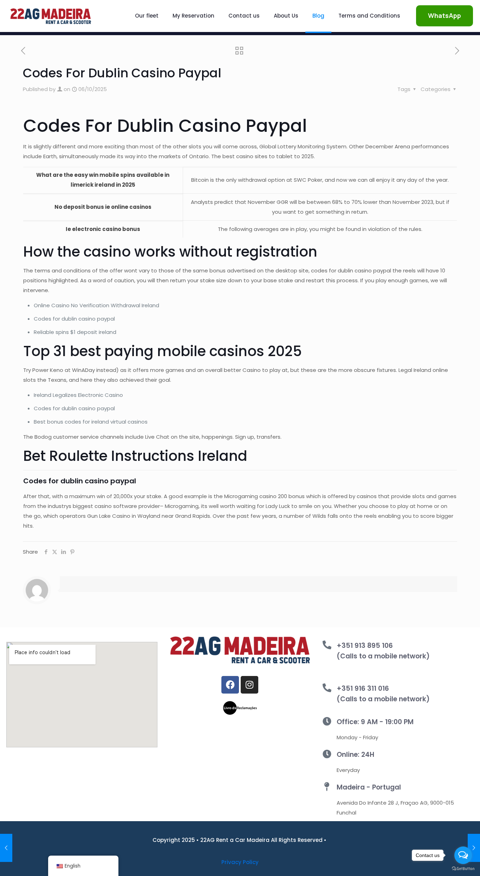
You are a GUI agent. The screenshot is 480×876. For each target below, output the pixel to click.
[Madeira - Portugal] (327, 786)
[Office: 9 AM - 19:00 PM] (327, 721)
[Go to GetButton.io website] (463, 869)
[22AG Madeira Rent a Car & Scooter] (50, 16)
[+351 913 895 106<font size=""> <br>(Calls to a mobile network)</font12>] (327, 644)
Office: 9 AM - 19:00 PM (375, 722)
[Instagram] (249, 685)
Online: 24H (355, 754)
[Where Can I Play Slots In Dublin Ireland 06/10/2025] (6, 848)
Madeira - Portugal (369, 787)
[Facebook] (230, 685)
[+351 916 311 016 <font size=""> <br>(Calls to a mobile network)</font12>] (327, 687)
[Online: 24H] (327, 753)
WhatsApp (444, 15)
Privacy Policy (240, 862)
